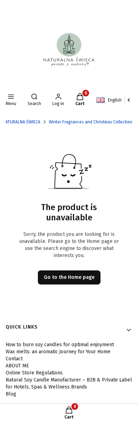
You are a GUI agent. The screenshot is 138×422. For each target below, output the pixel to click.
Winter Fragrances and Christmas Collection (90, 122)
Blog (11, 394)
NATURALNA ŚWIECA (21, 122)
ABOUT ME (17, 366)
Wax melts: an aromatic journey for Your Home (58, 352)
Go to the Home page (69, 277)
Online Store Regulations (34, 373)
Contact (14, 359)
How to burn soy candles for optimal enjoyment (60, 345)
